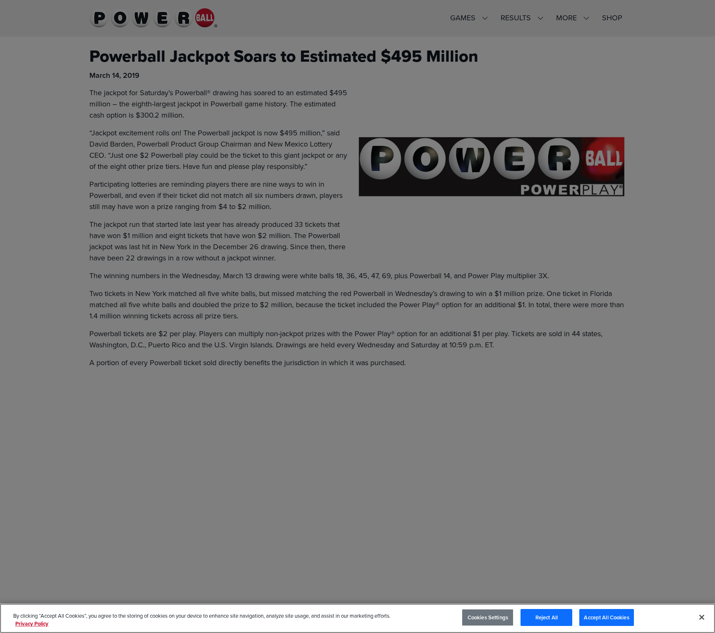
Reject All (546, 617)
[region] (357, 618)
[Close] (702, 617)
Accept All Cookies (606, 617)
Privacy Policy (31, 624)
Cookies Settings (488, 617)
